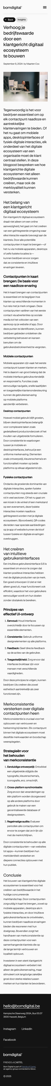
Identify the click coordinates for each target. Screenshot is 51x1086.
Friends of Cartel (28, 1066)
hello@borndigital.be (21, 1006)
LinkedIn (27, 1028)
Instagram (9, 1028)
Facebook (9, 1039)
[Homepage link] (17, 7)
